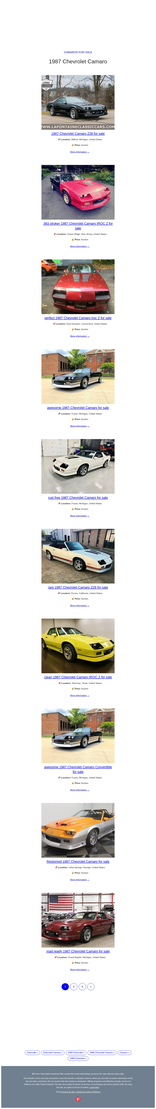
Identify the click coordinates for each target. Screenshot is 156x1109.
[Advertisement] (78, 22)
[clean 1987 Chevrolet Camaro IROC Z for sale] (78, 672)
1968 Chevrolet (77, 1058)
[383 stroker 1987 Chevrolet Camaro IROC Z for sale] (78, 219)
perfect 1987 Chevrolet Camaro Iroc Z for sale (78, 318)
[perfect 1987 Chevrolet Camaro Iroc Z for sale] (78, 313)
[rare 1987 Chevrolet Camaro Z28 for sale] (78, 583)
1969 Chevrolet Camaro (101, 1052)
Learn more (94, 1087)
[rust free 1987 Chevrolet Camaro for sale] (78, 493)
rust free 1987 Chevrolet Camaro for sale (78, 498)
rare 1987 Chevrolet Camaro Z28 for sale (78, 587)
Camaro (124, 1052)
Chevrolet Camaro (52, 1052)
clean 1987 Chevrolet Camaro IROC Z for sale (78, 677)
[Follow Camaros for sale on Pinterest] (78, 1100)
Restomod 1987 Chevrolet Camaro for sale (78, 861)
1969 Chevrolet (75, 1052)
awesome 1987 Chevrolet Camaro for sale (78, 408)
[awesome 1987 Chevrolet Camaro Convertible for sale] (78, 762)
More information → (79, 152)
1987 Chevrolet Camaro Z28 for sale (78, 133)
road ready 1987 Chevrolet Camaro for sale (78, 951)
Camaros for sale (78, 52)
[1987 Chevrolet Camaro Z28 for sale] (78, 129)
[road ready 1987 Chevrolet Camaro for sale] (78, 947)
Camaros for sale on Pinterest (88, 1092)
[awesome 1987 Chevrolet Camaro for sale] (78, 403)
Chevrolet (31, 1052)
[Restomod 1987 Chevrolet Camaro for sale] (78, 857)
